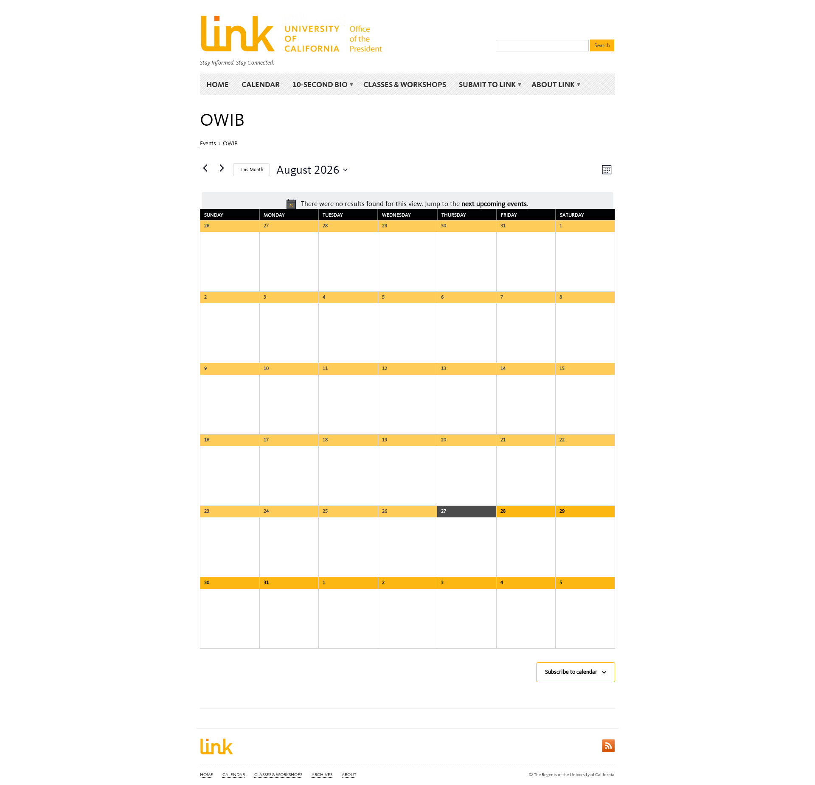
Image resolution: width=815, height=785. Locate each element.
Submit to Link (484, 84)
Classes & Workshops (404, 84)
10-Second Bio (317, 84)
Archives (322, 774)
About (349, 774)
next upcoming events (494, 203)
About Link (550, 84)
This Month (251, 169)
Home (217, 84)
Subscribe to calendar (571, 671)
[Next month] (221, 168)
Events (208, 143)
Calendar (261, 84)
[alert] (407, 204)
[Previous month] (205, 168)
